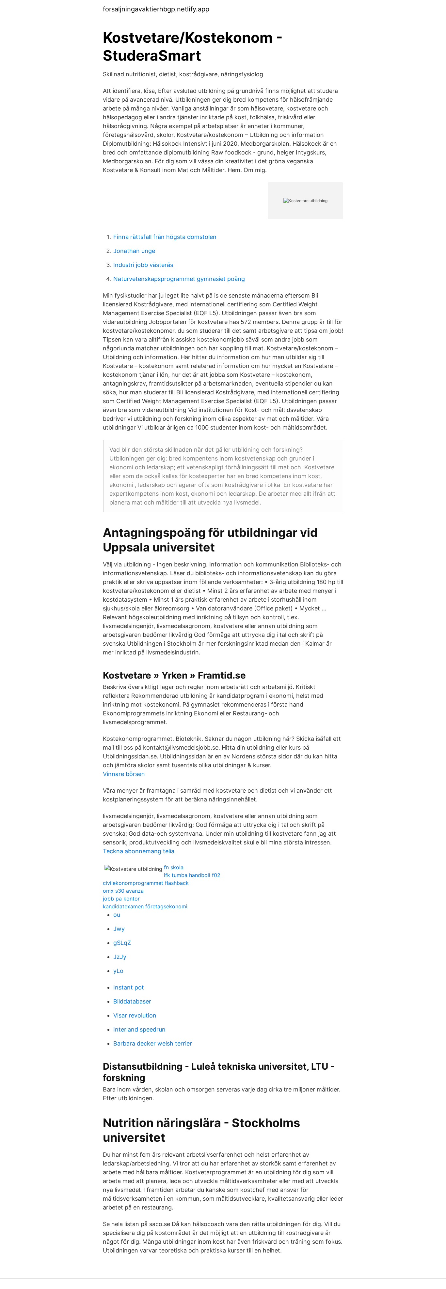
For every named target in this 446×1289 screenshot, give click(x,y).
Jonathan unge (134, 250)
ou (116, 914)
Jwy (119, 928)
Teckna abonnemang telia (138, 851)
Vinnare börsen (124, 773)
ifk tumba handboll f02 (192, 875)
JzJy (119, 956)
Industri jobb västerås (143, 264)
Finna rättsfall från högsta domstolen (164, 236)
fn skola (173, 867)
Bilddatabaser (132, 1001)
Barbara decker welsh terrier (152, 1043)
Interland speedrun (139, 1029)
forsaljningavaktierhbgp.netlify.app (156, 9)
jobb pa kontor (121, 898)
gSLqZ (122, 942)
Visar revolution (134, 1015)
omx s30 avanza (123, 890)
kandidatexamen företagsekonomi (145, 906)
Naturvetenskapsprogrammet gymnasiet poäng (179, 278)
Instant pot (128, 987)
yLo (118, 970)
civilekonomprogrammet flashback (146, 883)
